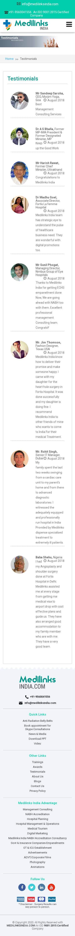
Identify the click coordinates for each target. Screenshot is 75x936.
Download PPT (37, 738)
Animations (37, 866)
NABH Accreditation (37, 814)
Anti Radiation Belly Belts (37, 720)
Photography (37, 862)
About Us (37, 776)
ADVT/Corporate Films (37, 857)
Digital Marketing (37, 833)
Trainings (37, 762)
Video (37, 743)
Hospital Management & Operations (37, 823)
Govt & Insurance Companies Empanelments (37, 843)
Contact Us (37, 786)
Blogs (37, 781)
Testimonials (28, 58)
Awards (37, 766)
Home (9, 58)
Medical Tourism (38, 828)
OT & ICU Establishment (37, 847)
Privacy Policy (38, 790)
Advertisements (37, 852)
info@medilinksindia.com (40, 4)
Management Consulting (37, 809)
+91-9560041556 (38, 13)
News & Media (37, 734)
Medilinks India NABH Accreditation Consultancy (37, 838)
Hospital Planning (37, 819)
